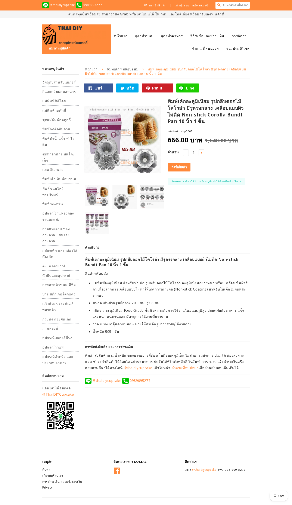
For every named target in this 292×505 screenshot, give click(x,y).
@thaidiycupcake (62, 5)
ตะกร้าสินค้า (157, 5)
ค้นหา (46, 470)
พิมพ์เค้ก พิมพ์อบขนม (59, 179)
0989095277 (92, 5)
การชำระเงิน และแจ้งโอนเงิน (62, 482)
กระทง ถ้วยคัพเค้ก (56, 319)
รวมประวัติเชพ (238, 48)
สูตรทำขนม (144, 36)
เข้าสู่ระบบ (182, 5)
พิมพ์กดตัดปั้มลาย (56, 129)
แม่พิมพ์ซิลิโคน (54, 101)
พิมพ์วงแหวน (52, 203)
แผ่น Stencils (52, 169)
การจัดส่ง (239, 36)
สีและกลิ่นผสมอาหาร (59, 91)
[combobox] (236, 5)
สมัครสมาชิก (201, 5)
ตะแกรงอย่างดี (54, 266)
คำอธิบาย (92, 247)
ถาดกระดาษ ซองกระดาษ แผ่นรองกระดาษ (56, 235)
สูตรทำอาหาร (172, 36)
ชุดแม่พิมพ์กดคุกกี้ (56, 120)
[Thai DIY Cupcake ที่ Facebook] (117, 470)
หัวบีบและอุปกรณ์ (56, 275)
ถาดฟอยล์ (50, 328)
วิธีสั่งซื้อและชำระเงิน (207, 36)
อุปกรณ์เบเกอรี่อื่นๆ (57, 337)
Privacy (47, 487)
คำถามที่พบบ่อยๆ (205, 48)
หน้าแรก (121, 36)
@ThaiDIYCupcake (58, 394)
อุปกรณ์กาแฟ (53, 347)
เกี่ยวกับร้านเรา (52, 476)
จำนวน (173, 152)
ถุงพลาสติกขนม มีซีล (59, 284)
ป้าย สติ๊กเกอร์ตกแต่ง (58, 294)
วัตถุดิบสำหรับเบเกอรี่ (59, 82)
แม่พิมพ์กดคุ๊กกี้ (54, 110)
